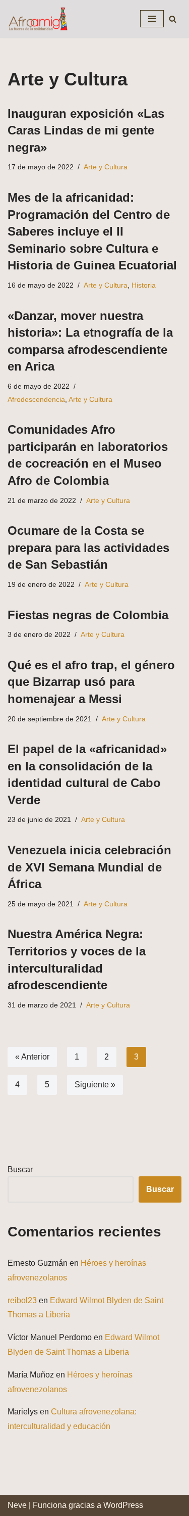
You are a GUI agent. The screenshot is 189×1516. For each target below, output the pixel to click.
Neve (17, 1505)
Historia (144, 285)
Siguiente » (95, 1084)
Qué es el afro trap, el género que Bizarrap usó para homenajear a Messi (91, 682)
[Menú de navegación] (152, 18)
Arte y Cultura (106, 167)
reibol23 (22, 1300)
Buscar (20, 1169)
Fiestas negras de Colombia (88, 615)
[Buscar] (172, 19)
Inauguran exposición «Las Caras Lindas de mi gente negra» (86, 130)
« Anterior (32, 1056)
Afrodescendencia (36, 399)
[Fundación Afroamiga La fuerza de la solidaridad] (38, 19)
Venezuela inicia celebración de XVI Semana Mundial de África (89, 867)
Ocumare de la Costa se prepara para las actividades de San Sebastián (88, 547)
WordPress (123, 1505)
